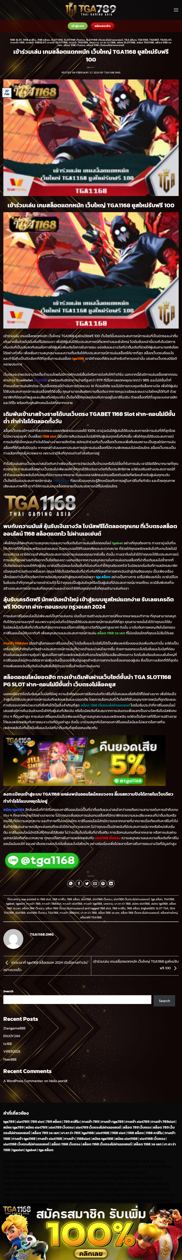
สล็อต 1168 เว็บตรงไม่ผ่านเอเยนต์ (105, 45)
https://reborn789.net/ (152, 1189)
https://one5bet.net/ (53, 1189)
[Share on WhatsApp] (71, 883)
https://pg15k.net (158, 1166)
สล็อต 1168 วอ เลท (108, 913)
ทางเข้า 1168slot (36, 42)
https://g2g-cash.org (148, 1161)
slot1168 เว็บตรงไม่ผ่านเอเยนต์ (104, 40)
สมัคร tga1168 (145, 42)
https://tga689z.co (51, 1161)
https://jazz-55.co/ (157, 1200)
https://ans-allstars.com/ (118, 1183)
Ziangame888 (14, 1028)
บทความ (94, 42)
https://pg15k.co (131, 1166)
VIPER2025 (11, 1051)
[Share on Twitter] (87, 883)
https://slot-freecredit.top (46, 1200)
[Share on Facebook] (79, 883)
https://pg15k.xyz (104, 1166)
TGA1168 (143, 40)
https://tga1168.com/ (19, 1177)
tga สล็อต (130, 40)
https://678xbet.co (83, 1183)
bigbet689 (147, 908)
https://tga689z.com (19, 1161)
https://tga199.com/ (117, 1189)
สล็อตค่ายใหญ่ (169, 913)
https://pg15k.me (76, 1166)
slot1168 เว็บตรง (74, 40)
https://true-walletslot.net (24, 1194)
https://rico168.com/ (19, 1189)
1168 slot (16, 40)
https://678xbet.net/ (51, 1183)
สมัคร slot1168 (126, 42)
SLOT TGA (162, 908)
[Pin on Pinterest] (103, 883)
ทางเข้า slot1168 (57, 42)
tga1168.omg (112, 72)
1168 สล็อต (44, 40)
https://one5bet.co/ (85, 1189)
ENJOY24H (11, 1036)
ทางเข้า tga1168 (78, 42)
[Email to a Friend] (95, 883)
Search (8, 991)
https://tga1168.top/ (148, 1177)
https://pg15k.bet (48, 1166)
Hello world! (58, 1080)
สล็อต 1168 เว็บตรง (74, 45)
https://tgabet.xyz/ (52, 1177)
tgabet (154, 40)
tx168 (7, 1043)
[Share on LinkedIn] (111, 883)
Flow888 (9, 1059)
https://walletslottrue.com (133, 1194)
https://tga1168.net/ (116, 1177)
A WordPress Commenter (23, 1080)
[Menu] (176, 9)
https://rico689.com (115, 1161)
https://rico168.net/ (154, 1183)
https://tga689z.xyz (82, 1161)
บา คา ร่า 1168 (107, 42)
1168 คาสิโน (29, 40)
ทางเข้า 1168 (17, 42)
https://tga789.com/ (84, 1177)
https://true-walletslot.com (89, 1200)
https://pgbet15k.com (20, 1172)
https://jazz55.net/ (97, 1194)
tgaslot (165, 40)
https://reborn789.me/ (63, 1194)
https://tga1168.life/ (18, 1183)
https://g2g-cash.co (18, 1166)
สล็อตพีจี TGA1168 (91, 917)
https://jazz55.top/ (127, 1200)
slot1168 (57, 40)
